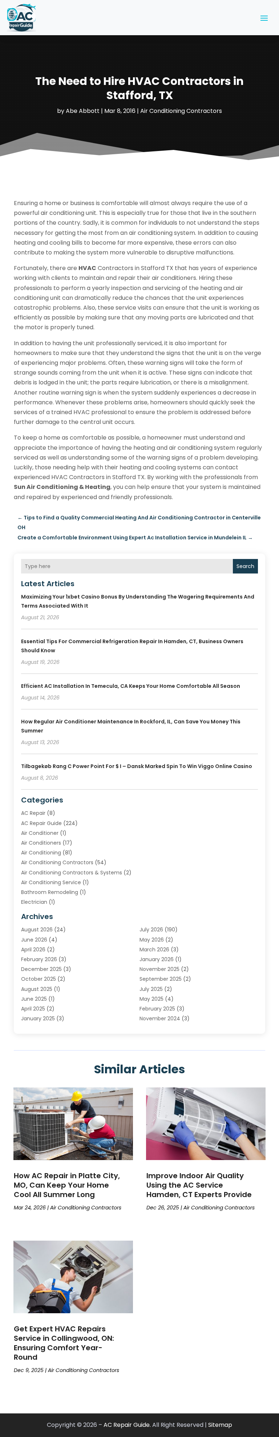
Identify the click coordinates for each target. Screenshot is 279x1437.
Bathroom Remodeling (49, 892)
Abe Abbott (83, 111)
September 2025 (161, 979)
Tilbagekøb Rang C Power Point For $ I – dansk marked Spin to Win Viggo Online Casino (136, 766)
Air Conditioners (41, 842)
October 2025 (38, 979)
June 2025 (34, 999)
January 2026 (157, 959)
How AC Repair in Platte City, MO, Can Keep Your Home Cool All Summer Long (67, 1185)
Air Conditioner (39, 833)
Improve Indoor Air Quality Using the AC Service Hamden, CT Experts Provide (199, 1185)
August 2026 (37, 929)
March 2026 (154, 949)
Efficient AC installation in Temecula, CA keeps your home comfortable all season (130, 686)
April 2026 (33, 949)
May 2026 (152, 939)
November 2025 (159, 969)
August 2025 (36, 989)
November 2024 (160, 1018)
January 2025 (38, 1018)
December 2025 (41, 969)
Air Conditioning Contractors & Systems (71, 872)
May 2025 (151, 999)
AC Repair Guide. (127, 1425)
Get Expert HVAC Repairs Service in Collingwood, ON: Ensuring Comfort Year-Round (64, 1343)
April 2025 (33, 1008)
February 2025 (157, 1008)
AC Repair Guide (41, 823)
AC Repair (33, 813)
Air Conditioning (41, 852)
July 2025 (151, 989)
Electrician (34, 902)
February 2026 (39, 959)
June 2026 (34, 939)
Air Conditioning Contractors (181, 111)
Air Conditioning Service (51, 882)
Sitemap (220, 1425)
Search (245, 566)
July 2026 (151, 929)
